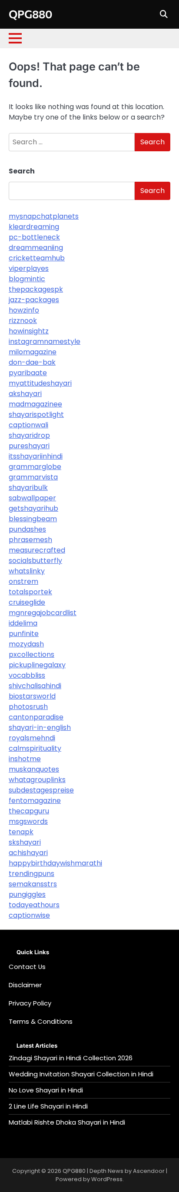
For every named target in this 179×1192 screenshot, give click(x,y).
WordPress (107, 1179)
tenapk (21, 832)
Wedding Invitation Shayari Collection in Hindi (81, 1074)
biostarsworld (32, 696)
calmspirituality (35, 748)
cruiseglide (27, 602)
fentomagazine (35, 801)
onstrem (23, 581)
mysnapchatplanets (44, 216)
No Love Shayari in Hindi (46, 1090)
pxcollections (31, 654)
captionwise (29, 915)
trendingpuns (31, 874)
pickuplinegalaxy (37, 665)
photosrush (28, 707)
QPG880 (31, 13)
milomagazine (32, 352)
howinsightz (29, 331)
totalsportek (30, 592)
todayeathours (34, 905)
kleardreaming (34, 227)
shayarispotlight (36, 415)
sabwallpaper (32, 498)
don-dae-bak (32, 362)
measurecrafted (37, 550)
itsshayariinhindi (36, 456)
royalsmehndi (32, 738)
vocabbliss (27, 675)
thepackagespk (36, 289)
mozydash (26, 644)
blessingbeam (33, 519)
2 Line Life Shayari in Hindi (48, 1106)
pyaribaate (28, 373)
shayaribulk (28, 488)
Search (22, 171)
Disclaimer (25, 984)
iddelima (23, 623)
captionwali (28, 425)
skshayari (25, 842)
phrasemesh (30, 540)
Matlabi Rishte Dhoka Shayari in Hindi (67, 1122)
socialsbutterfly (35, 561)
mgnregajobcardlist (42, 613)
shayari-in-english (40, 728)
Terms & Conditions (41, 1021)
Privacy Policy (30, 1003)
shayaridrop (29, 435)
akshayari (25, 394)
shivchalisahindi (35, 686)
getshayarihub (33, 508)
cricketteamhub (37, 258)
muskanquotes (34, 769)
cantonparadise (36, 717)
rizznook (23, 321)
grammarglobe (35, 467)
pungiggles (27, 894)
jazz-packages (34, 300)
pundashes (27, 529)
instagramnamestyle (44, 341)
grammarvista (33, 477)
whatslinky (27, 571)
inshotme (25, 759)
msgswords (28, 821)
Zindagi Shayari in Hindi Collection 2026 (71, 1057)
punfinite (24, 634)
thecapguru (29, 811)
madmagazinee (35, 404)
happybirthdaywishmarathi (55, 863)
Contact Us (27, 966)
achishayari (28, 853)
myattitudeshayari (40, 383)
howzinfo (24, 310)
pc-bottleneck (34, 237)
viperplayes (29, 268)
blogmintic (27, 279)
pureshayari (29, 446)
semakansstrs (33, 884)
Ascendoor (149, 1171)
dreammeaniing (36, 248)
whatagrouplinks (37, 780)
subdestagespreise (41, 790)
